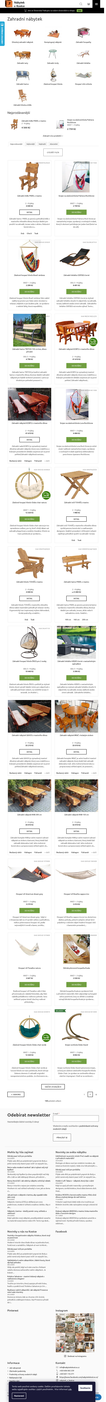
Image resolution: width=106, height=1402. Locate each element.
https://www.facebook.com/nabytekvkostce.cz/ (78, 1377)
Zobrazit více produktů (52, 136)
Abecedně (54, 144)
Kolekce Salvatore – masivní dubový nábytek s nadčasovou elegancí (25, 1277)
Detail (29, 212)
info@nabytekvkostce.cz (69, 1367)
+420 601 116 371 (66, 1374)
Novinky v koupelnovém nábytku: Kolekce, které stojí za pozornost (28, 1236)
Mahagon (28, 461)
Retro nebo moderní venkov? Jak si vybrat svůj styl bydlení (27, 1168)
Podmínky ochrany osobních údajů (23, 1374)
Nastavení (19, 1395)
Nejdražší (42, 144)
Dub (22, 233)
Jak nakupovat (15, 1368)
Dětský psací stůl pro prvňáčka (19, 1156)
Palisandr (38, 461)
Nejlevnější (30, 144)
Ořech (29, 233)
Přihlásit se (61, 1137)
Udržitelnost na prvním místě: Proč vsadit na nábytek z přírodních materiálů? (77, 1157)
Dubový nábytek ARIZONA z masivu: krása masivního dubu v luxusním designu (77, 1212)
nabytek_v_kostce (66, 1380)
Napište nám (14, 1381)
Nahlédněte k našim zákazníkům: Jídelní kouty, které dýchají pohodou (28, 1261)
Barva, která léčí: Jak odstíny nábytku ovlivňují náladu (28, 1181)
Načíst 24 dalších (53, 1087)
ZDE (79, 11)
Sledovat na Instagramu (76, 1356)
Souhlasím (85, 1388)
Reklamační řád (15, 1377)
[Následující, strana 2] (90, 1094)
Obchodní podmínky (17, 1371)
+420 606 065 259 (66, 1370)
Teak (36, 233)
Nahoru (17, 1094)
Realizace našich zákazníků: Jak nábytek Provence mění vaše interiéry (27, 1291)
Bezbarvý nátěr (15, 461)
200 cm (85, 619)
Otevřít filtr (53, 152)
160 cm (77, 619)
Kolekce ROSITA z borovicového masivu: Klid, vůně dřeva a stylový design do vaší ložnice (76, 1196)
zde (70, 1389)
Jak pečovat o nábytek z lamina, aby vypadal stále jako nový (27, 1196)
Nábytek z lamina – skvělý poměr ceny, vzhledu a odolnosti (27, 1212)
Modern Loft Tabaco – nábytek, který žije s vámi (75, 1181)
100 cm (68, 619)
